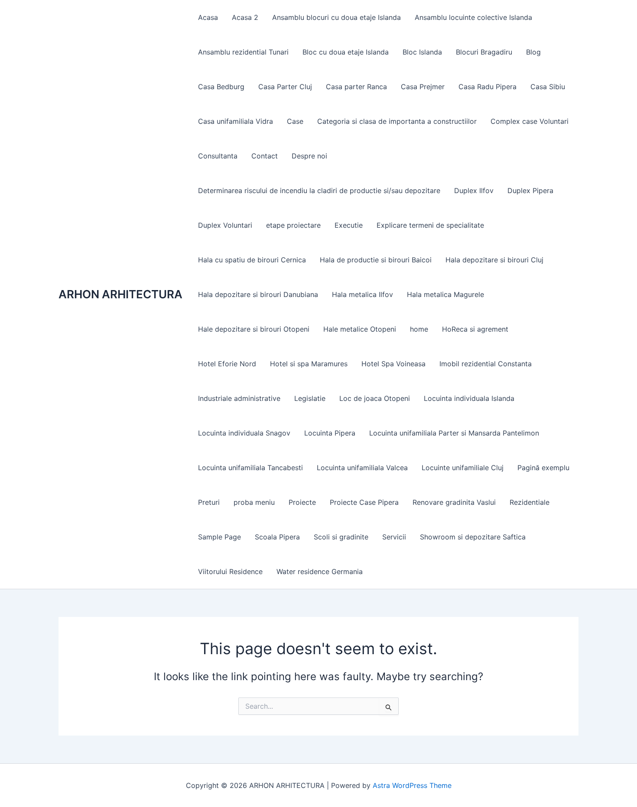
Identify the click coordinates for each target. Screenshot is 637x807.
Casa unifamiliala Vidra (235, 121)
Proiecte (302, 502)
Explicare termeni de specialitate (430, 225)
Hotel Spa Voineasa (393, 363)
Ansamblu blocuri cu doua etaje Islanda (336, 17)
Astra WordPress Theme (412, 785)
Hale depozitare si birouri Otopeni (253, 329)
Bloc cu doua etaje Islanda (345, 52)
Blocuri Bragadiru (484, 52)
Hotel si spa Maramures (309, 363)
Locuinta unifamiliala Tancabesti (250, 467)
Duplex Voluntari (225, 225)
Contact (264, 156)
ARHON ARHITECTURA (120, 294)
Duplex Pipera (530, 190)
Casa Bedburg (221, 86)
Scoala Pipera (277, 537)
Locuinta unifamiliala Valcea (362, 467)
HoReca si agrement (475, 329)
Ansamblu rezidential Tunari (243, 52)
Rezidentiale (529, 502)
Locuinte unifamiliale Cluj (463, 467)
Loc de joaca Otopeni (374, 398)
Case (295, 121)
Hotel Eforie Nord (227, 363)
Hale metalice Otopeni (359, 329)
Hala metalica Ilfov (362, 294)
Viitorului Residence (230, 571)
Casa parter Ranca (356, 86)
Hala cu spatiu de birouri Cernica (252, 259)
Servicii (394, 537)
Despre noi (309, 156)
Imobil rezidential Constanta (485, 363)
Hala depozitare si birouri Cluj (494, 259)
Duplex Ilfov (474, 190)
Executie (349, 225)
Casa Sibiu (547, 86)
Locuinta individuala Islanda (469, 398)
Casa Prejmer (423, 86)
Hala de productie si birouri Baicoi (376, 259)
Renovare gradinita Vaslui (454, 502)
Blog (533, 52)
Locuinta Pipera (329, 433)
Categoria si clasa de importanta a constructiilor (397, 121)
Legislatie (309, 398)
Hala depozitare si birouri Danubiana (258, 294)
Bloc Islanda (422, 52)
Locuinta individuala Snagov (244, 433)
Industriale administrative (239, 398)
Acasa (208, 17)
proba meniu (254, 502)
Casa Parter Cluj (285, 86)
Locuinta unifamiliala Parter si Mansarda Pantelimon (454, 433)
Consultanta (217, 156)
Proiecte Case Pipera (364, 502)
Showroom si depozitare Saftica (473, 537)
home (419, 329)
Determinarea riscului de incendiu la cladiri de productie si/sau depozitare (319, 190)
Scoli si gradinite (341, 537)
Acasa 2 (245, 17)
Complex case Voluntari (530, 121)
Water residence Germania (319, 571)
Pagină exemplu (543, 467)
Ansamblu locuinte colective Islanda (473, 17)
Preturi (209, 502)
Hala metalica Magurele (445, 294)
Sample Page (219, 537)
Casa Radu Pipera (487, 86)
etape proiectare (293, 225)
